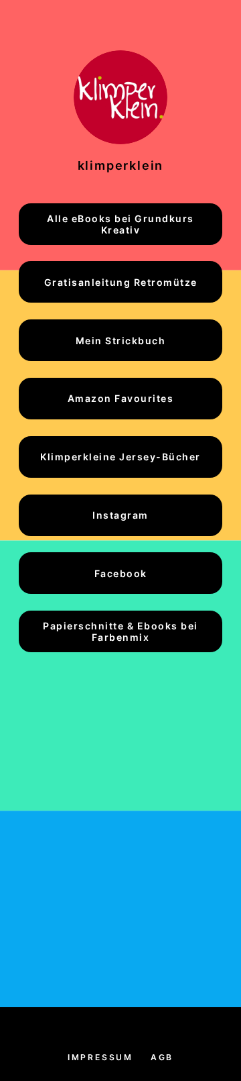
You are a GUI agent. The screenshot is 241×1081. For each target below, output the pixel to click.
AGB (162, 1057)
